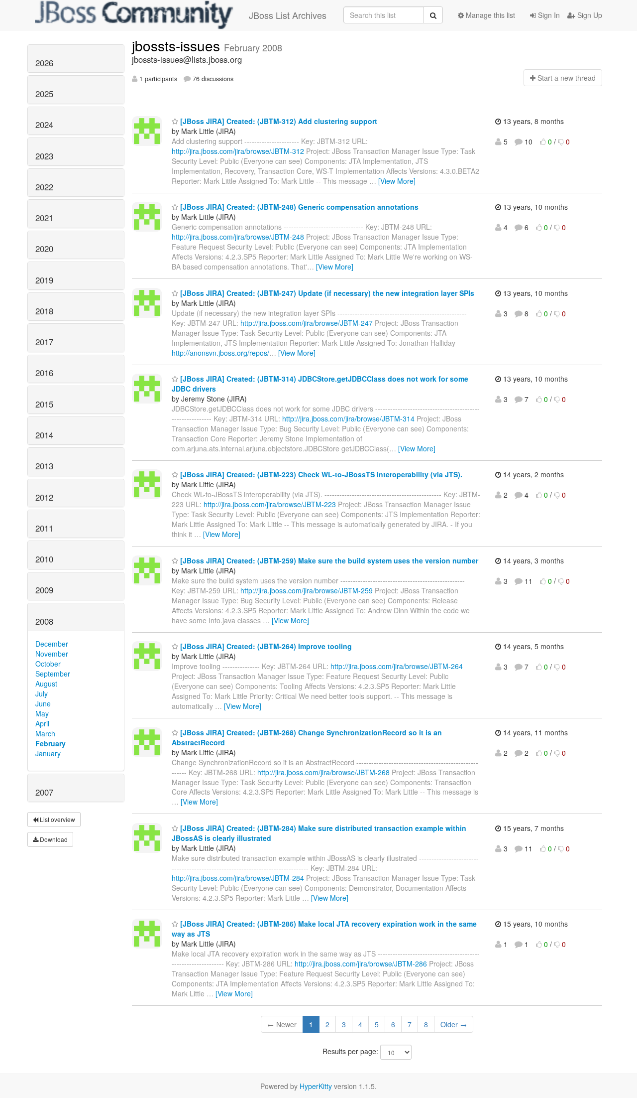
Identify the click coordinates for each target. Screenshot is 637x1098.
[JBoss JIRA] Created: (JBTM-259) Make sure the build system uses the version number (328, 560)
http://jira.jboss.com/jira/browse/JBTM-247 (306, 323)
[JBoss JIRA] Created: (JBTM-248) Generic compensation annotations (298, 207)
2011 (44, 528)
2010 (44, 559)
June (43, 703)
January (48, 753)
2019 (44, 280)
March (45, 733)
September (52, 674)
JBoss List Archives (287, 14)
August (46, 683)
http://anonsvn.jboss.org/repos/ (220, 353)
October (48, 664)
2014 (44, 435)
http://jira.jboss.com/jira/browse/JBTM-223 (270, 504)
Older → (453, 1024)
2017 (44, 342)
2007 (44, 792)
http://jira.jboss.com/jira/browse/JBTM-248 (238, 237)
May (42, 713)
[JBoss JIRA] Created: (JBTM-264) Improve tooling (265, 646)
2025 (44, 94)
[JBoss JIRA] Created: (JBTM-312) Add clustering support (277, 121)
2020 (44, 249)
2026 (44, 63)
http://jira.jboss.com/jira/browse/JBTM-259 (306, 590)
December (51, 644)
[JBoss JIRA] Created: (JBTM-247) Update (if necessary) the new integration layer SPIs (326, 293)
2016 (44, 373)
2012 (44, 497)
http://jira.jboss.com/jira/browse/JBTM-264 (396, 666)
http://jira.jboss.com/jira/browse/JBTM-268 (323, 772)
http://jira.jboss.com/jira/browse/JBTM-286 (361, 963)
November (51, 654)
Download (53, 839)
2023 (44, 156)
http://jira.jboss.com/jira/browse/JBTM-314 (348, 418)
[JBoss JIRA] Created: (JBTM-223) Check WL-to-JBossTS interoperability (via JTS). (320, 474)
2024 (44, 125)
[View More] (397, 181)
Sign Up (588, 15)
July (41, 693)
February (50, 743)
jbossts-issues (178, 45)
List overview (56, 819)
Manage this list (489, 15)
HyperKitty (316, 1086)
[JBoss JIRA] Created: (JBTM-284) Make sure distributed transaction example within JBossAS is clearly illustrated (319, 833)
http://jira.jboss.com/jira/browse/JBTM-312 (238, 151)
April (42, 723)
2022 (44, 187)
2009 (44, 590)
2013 (44, 466)
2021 (44, 218)
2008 (44, 621)
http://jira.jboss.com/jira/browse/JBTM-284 (238, 878)
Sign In (548, 15)
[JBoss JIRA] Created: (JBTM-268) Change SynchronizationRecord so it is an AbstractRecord (307, 737)
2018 (44, 311)
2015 (44, 404)
